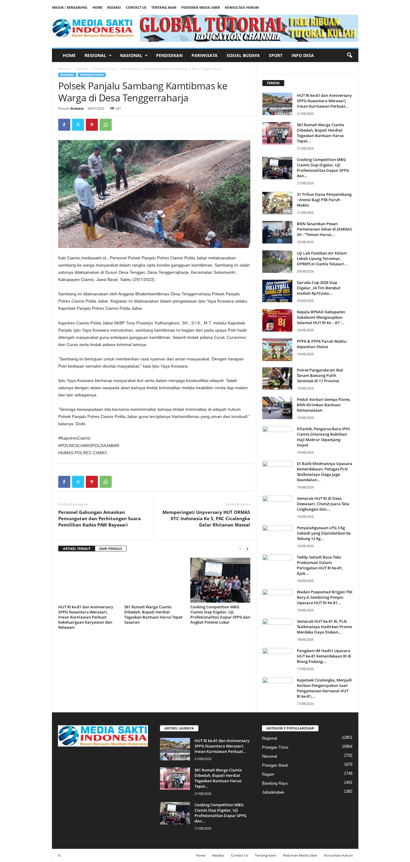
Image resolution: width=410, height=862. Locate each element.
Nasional (131, 55)
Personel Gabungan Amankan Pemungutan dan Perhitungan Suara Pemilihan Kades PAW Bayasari (99, 518)
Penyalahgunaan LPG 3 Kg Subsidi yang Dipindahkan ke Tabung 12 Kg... (324, 533)
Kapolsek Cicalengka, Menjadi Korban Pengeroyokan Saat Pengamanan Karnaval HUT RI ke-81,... (324, 688)
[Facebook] (64, 125)
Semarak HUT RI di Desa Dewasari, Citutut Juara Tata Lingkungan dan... (323, 504)
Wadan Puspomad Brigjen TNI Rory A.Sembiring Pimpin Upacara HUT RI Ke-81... (324, 597)
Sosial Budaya (243, 55)
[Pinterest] (92, 125)
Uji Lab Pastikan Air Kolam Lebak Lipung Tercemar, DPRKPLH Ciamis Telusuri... (322, 258)
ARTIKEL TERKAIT (76, 548)
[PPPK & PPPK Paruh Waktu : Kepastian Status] (277, 350)
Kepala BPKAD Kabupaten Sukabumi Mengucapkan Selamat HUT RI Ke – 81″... (321, 317)
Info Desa (302, 55)
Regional (95, 55)
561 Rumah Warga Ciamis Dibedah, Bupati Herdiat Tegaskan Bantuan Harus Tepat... (320, 133)
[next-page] (247, 549)
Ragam (268, 774)
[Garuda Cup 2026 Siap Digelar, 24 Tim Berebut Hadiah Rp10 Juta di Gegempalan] (277, 291)
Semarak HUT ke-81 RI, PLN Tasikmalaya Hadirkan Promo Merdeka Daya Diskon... (324, 627)
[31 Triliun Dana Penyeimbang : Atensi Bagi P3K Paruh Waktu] (277, 203)
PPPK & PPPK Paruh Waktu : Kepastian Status (322, 344)
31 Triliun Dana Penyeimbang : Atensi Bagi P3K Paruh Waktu (324, 200)
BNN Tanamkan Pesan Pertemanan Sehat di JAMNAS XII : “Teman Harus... (324, 229)
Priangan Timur (105, 69)
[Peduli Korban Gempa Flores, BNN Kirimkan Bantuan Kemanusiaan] (277, 408)
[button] (349, 55)
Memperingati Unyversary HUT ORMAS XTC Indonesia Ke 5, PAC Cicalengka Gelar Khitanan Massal (206, 518)
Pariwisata (204, 55)
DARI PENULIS (110, 548)
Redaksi (114, 7)
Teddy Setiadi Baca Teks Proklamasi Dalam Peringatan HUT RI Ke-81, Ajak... (320, 565)
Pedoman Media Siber (200, 7)
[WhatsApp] (106, 125)
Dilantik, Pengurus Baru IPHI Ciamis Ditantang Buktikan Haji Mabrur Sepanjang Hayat (323, 437)
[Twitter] (78, 125)
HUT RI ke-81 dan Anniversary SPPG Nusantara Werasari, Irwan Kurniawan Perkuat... (324, 101)
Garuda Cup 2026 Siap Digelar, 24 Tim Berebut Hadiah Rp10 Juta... (318, 288)
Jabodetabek (273, 792)
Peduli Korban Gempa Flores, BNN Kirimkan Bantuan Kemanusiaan (324, 405)
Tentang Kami (163, 7)
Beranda (64, 69)
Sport (275, 55)
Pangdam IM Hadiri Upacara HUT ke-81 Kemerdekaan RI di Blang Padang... (324, 656)
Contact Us (136, 7)
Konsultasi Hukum (242, 7)
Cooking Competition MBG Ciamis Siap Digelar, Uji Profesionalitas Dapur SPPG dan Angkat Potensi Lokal (220, 614)
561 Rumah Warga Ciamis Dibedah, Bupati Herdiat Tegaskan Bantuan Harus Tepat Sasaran (153, 614)
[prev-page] (240, 549)
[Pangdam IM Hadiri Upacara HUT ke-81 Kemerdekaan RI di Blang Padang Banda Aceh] (277, 659)
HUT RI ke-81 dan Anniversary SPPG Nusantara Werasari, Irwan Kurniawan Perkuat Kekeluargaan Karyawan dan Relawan (85, 617)
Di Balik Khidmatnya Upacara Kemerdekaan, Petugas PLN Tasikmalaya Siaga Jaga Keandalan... (324, 471)
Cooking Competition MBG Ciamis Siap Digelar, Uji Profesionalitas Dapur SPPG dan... (323, 167)
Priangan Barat (275, 765)
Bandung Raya (275, 783)
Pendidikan (169, 55)
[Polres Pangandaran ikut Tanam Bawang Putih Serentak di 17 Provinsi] (277, 378)
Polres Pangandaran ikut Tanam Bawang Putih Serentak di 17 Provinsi (320, 375)
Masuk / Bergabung (69, 7)
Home (97, 7)
